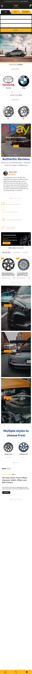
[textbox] (16, 17)
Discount (25, 252)
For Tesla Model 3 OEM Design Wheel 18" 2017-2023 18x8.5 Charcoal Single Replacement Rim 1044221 (23, 275)
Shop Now (6, 243)
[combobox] (16, 17)
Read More (6, 492)
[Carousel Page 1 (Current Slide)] (15, 60)
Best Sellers (6, 252)
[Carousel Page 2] (17, 60)
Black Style (8, 454)
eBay (16, 146)
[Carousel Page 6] (20, 198)
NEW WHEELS (16, 252)
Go (16, 30)
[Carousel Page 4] (17, 92)
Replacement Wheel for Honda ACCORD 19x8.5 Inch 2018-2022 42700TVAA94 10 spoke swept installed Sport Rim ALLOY (8, 275)
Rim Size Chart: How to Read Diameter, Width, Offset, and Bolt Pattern (14, 480)
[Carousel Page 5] (19, 92)
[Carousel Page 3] (17, 462)
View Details (7, 305)
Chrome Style (23, 454)
